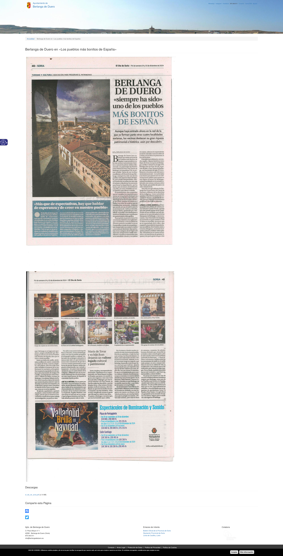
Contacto (241, 3)
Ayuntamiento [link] (40, 34)
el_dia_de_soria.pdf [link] (32, 495)
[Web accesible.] (3, 142)
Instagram (219, 3)
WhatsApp (211, 3)
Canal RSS (248, 3)
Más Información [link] (246, 552)
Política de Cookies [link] (170, 547)
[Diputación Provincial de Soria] (230, 535)
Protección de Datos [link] (135, 547)
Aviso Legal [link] (121, 547)
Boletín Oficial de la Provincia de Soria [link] (157, 530)
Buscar (255, 3)
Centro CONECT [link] (128, 34)
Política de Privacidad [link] (152, 547)
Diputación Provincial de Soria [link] (154, 533)
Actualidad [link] (30, 39)
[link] (141, 511)
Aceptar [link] (234, 552)
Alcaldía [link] (28, 34)
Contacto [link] (111, 547)
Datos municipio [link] (112, 34)
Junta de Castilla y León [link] (151, 535)
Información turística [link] (76, 34)
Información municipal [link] (57, 34)
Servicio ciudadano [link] (95, 34)
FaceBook (226, 3)
